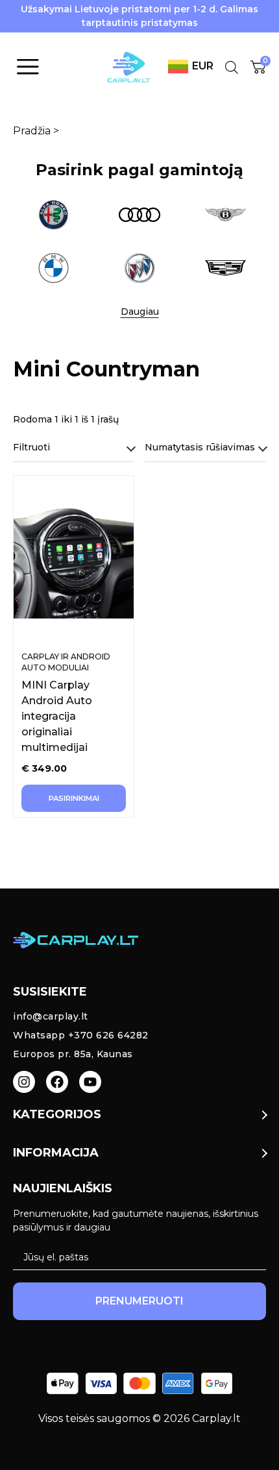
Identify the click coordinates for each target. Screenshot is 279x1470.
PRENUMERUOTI (139, 1301)
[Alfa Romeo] (53, 214)
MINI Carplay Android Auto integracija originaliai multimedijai (56, 716)
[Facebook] (57, 1082)
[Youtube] (90, 1082)
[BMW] (53, 268)
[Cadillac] (225, 268)
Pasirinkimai (74, 798)
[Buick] (139, 268)
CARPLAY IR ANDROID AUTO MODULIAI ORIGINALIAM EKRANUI (67, 667)
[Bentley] (225, 214)
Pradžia (32, 131)
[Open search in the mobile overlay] (231, 67)
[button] (139, 311)
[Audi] (139, 214)
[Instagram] (24, 1082)
